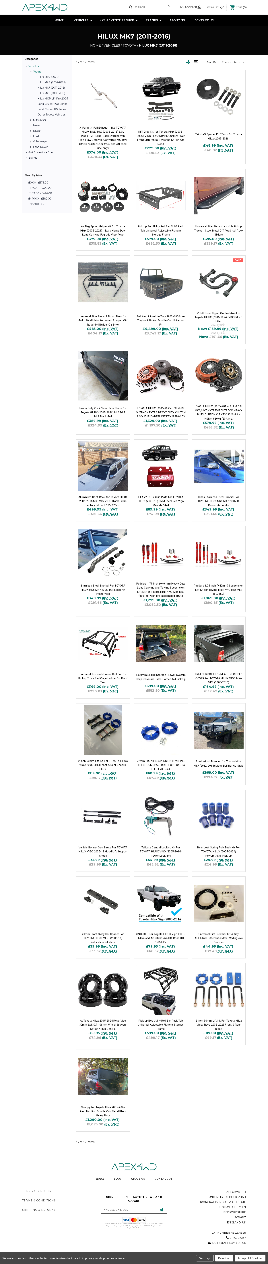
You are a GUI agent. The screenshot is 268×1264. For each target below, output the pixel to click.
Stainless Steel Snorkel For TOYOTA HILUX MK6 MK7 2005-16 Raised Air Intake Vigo (103, 589)
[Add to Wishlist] (122, 87)
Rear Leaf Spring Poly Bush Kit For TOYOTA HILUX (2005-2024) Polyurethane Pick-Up (218, 851)
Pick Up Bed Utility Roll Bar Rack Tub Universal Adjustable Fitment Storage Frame (161, 1024)
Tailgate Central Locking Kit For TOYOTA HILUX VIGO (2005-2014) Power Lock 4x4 (161, 851)
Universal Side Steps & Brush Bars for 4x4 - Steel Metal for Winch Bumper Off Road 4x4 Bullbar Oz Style (102, 320)
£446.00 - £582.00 (40, 198)
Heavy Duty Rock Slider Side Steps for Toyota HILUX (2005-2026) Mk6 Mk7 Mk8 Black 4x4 (102, 412)
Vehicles (80, 20)
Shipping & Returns (39, 1209)
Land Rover (40, 147)
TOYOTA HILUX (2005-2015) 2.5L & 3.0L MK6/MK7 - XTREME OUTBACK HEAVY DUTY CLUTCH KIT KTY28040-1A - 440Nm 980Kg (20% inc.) (218, 412)
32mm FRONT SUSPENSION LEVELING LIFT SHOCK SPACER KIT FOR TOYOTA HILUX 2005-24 (161, 765)
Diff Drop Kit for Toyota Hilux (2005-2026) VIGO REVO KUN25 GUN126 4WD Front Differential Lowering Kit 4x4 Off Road (161, 138)
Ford (36, 136)
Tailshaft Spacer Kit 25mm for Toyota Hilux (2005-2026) (218, 136)
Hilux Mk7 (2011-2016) (51, 87)
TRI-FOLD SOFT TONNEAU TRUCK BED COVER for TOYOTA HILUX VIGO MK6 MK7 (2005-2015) (218, 678)
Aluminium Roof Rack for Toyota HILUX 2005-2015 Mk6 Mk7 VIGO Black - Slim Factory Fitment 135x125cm (102, 501)
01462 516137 (238, 1237)
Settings (205, 1258)
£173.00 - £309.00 (40, 188)
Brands (151, 20)
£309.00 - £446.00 (40, 193)
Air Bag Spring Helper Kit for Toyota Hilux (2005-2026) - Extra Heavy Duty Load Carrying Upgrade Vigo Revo (103, 230)
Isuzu (36, 125)
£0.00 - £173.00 (38, 182)
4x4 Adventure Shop (117, 20)
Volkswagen (40, 141)
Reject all (224, 1258)
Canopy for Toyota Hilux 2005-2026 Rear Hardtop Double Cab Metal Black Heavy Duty (103, 1111)
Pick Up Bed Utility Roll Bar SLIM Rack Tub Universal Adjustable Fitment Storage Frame (161, 230)
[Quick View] (122, 77)
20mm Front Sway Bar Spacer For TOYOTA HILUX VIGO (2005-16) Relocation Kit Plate (103, 938)
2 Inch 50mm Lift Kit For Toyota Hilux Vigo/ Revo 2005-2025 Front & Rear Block (219, 1024)
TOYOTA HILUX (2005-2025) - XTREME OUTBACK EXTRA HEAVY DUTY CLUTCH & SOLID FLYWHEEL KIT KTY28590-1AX (161, 412)
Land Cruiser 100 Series (52, 103)
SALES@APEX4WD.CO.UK (229, 1243)
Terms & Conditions (39, 1200)
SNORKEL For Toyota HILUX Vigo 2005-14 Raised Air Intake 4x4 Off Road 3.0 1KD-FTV (160, 938)
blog (117, 1178)
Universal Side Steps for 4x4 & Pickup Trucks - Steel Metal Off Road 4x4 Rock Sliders (218, 230)
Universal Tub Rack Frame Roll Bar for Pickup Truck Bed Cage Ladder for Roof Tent (102, 678)
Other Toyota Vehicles (51, 114)
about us (138, 1178)
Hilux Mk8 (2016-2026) (52, 82)
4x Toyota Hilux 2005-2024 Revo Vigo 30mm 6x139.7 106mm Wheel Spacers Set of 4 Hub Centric (103, 1024)
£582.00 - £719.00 (39, 204)
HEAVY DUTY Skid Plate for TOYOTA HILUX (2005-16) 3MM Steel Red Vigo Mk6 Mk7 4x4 (161, 501)
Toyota (37, 71)
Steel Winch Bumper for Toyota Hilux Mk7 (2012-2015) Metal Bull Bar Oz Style (218, 763)
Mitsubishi (39, 120)
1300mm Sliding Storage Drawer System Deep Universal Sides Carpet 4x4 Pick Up (161, 677)
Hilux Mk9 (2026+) (49, 77)
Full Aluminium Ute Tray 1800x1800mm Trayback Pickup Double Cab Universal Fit (161, 320)
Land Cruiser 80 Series (52, 109)
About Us (177, 20)
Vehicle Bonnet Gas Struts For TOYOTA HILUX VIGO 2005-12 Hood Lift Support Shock (103, 851)
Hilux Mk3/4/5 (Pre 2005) (53, 98)
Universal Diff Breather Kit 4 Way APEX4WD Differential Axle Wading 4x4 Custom (218, 938)
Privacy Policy (39, 1191)
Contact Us (204, 20)
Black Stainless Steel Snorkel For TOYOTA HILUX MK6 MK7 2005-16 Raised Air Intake (219, 501)
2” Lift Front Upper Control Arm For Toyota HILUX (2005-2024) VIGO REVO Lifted (218, 317)
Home (59, 20)
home (100, 1178)
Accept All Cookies (250, 1258)
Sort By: (212, 62)
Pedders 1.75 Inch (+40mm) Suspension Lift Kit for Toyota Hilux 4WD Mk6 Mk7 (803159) (218, 589)
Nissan (37, 130)
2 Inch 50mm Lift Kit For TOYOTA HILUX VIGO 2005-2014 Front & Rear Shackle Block (103, 765)
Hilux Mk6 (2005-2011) (51, 93)
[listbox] (233, 62)
